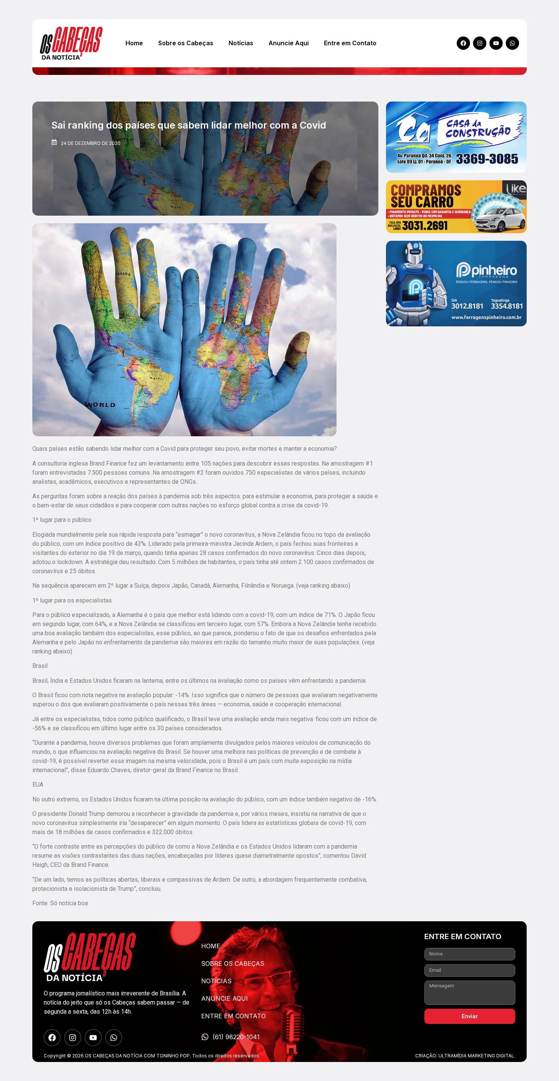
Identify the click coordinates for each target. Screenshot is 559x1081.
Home (134, 43)
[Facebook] (463, 43)
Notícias (241, 43)
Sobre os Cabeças (185, 43)
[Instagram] (479, 43)
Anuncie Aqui (288, 43)
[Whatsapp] (512, 43)
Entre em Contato (350, 43)
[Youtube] (496, 43)
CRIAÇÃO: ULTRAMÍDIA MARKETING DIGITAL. (465, 1056)
